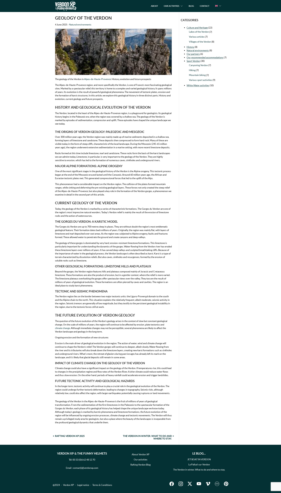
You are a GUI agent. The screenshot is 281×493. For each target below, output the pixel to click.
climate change (62, 328)
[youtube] (199, 484)
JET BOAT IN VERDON (199, 459)
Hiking (192, 70)
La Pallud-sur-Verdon (199, 464)
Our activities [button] (171, 6)
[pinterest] (226, 484)
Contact (204, 6)
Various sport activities (200, 80)
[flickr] (217, 484)
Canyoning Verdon (198, 65)
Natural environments (80, 24)
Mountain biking (197, 75)
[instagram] (181, 484)
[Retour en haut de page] (264, 485)
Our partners (193, 54)
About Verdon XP (140, 454)
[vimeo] (208, 484)
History (190, 47)
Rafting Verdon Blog (140, 464)
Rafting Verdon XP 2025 (70, 436)
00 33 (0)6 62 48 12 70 (84, 459)
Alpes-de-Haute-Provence (97, 79)
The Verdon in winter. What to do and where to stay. (147, 437)
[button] (218, 6)
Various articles (196, 36)
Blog (191, 6)
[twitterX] (190, 484)
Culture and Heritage (197, 27)
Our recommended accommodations (205, 57)
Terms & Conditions (102, 485)
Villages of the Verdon (200, 41)
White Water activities (198, 85)
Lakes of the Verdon (199, 31)
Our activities (140, 459)
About (154, 6)
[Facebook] (171, 484)
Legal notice (83, 485)
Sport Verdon (193, 61)
